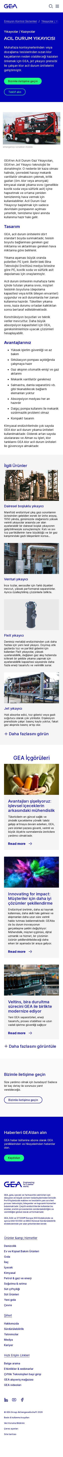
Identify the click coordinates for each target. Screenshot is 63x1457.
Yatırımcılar (11, 1334)
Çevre (8, 1305)
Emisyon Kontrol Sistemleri (20, 21)
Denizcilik (10, 1246)
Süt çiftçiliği (12, 1289)
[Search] (51, 6)
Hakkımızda (11, 1323)
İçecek (8, 1267)
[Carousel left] (6, 130)
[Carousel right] (57, 130)
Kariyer (8, 1345)
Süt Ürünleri (11, 1294)
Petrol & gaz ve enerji (18, 1278)
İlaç (6, 1262)
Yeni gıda (10, 1299)
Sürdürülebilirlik (14, 1329)
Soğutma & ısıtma (15, 1283)
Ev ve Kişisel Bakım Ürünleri (21, 1251)
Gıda (7, 1256)
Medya (8, 1339)
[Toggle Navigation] (57, 6)
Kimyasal (9, 1272)
